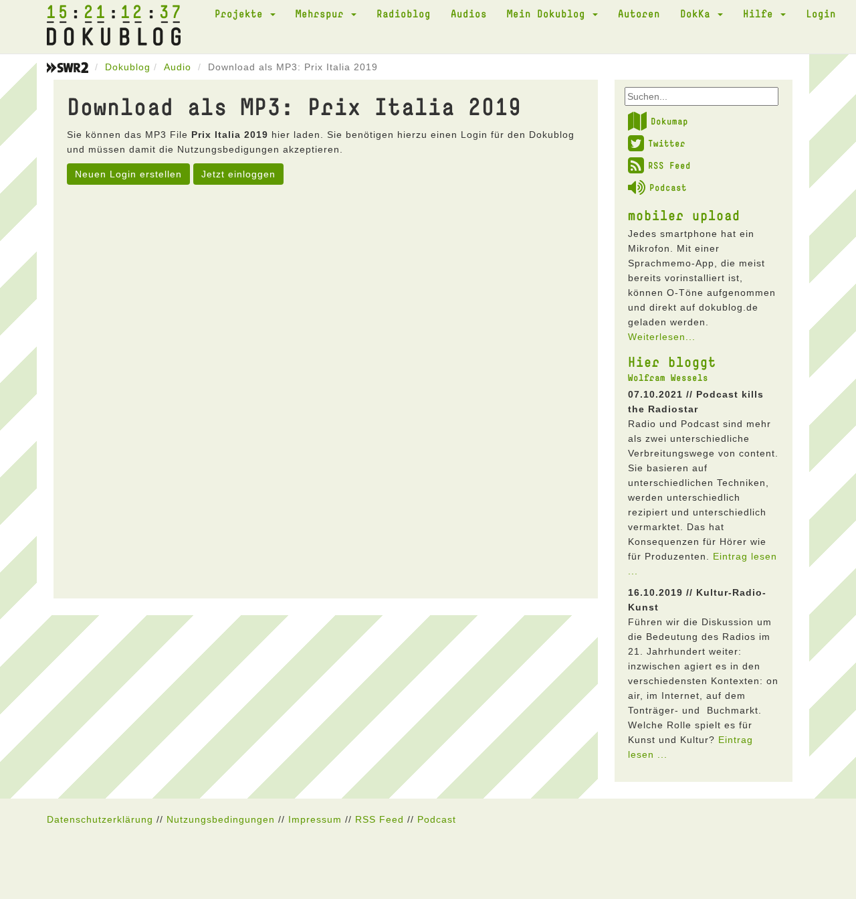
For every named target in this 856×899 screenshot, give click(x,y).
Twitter (666, 143)
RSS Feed (669, 165)
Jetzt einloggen (238, 174)
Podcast (668, 187)
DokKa (698, 13)
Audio (177, 67)
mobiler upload (684, 215)
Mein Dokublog (549, 13)
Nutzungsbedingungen (221, 819)
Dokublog (127, 67)
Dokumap (669, 121)
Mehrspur (323, 13)
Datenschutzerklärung (100, 819)
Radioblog (404, 13)
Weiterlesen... (662, 336)
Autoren (639, 13)
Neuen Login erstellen (128, 174)
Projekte (242, 13)
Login (821, 13)
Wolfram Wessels (668, 377)
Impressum (315, 819)
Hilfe (761, 13)
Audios (469, 13)
